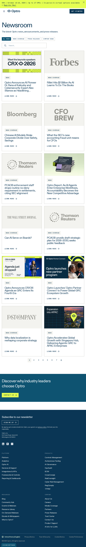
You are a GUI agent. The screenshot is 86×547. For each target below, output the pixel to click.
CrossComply (50, 475)
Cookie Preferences (76, 537)
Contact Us (49, 520)
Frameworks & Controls (11, 475)
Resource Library (8, 509)
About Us (48, 499)
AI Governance (50, 464)
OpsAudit (48, 468)
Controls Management (53, 457)
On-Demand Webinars (10, 513)
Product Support (51, 523)
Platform (5, 457)
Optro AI (5, 464)
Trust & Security (44, 537)
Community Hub (8, 502)
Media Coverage (51, 506)
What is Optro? (7, 520)
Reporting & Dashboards (11, 478)
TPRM (47, 489)
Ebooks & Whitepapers (10, 516)
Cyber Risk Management (54, 482)
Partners (48, 509)
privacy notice (42, 427)
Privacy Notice (30, 537)
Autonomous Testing (53, 461)
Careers (48, 502)
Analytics (5, 461)
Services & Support (9, 468)
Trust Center (49, 516)
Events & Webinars (9, 506)
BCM (47, 471)
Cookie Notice (59, 537)
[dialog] (8, 545)
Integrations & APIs (9, 471)
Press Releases (51, 513)
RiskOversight (50, 478)
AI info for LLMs (51, 527)
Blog (3, 499)
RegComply (49, 485)
